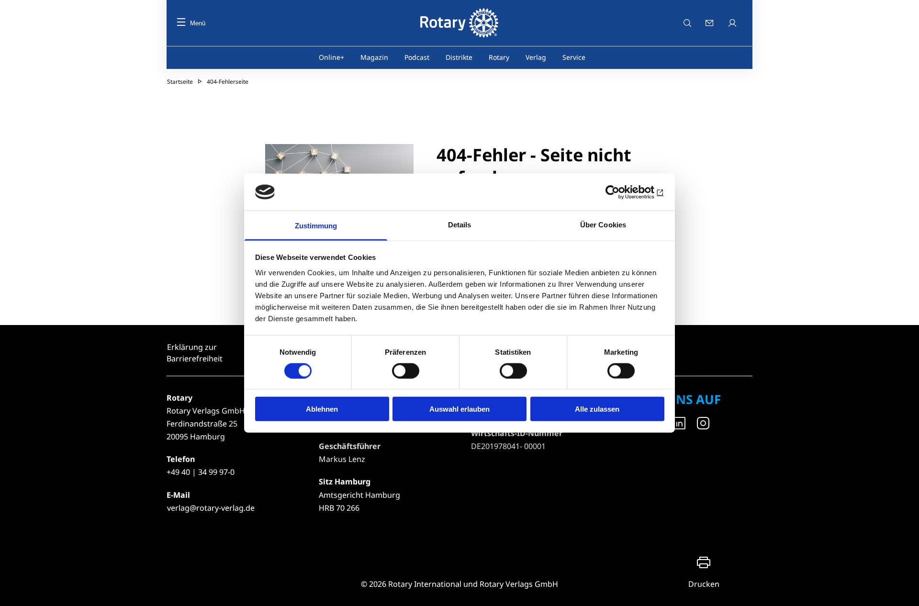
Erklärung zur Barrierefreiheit (195, 353)
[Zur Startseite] (459, 23)
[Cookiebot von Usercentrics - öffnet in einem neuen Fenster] (622, 192)
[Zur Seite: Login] (733, 22)
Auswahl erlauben (459, 409)
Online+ (331, 57)
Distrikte (459, 57)
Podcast (416, 57)
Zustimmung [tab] (316, 226)
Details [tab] (459, 225)
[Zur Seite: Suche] (687, 22)
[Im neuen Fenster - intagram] (703, 423)
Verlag (536, 57)
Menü (197, 23)
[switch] (405, 370)
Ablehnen (322, 409)
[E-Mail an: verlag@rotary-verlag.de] (710, 22)
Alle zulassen (597, 409)
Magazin (374, 57)
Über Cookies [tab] (603, 225)
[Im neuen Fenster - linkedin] (679, 423)
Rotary (499, 57)
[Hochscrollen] (902, 589)
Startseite (180, 82)
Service (573, 57)
